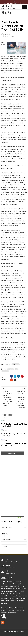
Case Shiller (10, 369)
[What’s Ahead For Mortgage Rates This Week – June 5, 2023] (4, 430)
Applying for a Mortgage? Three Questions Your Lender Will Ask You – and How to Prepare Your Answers (20, 398)
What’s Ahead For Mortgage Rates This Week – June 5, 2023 (14, 435)
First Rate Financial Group (8, 8)
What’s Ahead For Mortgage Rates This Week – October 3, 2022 (14, 444)
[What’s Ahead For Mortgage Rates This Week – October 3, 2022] (4, 440)
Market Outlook (15, 364)
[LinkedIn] (2, 622)
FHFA (16, 369)
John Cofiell (6, 6)
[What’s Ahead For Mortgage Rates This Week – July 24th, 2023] (4, 421)
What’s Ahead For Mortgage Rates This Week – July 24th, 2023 (14, 425)
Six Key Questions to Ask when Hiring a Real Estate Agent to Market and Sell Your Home (7, 397)
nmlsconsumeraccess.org (9, 612)
